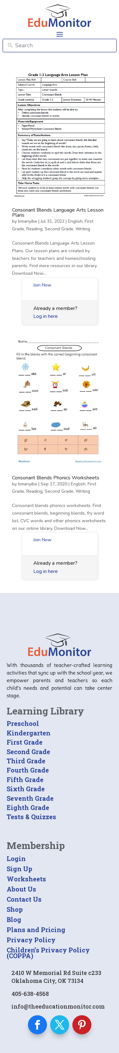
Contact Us (24, 899)
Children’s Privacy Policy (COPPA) (48, 953)
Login (16, 858)
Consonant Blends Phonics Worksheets (55, 477)
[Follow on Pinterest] (81, 1024)
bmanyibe (27, 221)
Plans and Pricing (36, 929)
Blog (14, 919)
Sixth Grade (26, 789)
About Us (21, 889)
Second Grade (59, 229)
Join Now (42, 285)
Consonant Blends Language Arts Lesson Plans (57, 213)
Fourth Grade (28, 770)
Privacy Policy (31, 940)
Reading (34, 229)
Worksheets (26, 879)
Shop (15, 909)
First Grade (25, 742)
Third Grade (26, 761)
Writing (83, 229)
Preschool (23, 723)
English (75, 221)
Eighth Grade (28, 807)
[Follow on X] (59, 1024)
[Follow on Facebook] (37, 1024)
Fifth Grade (25, 779)
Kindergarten (28, 733)
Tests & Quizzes (31, 817)
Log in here (45, 316)
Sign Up (19, 869)
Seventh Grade (30, 798)
